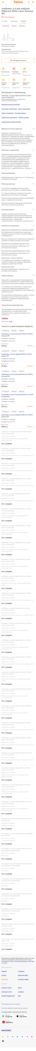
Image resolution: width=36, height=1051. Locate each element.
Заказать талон (6, 988)
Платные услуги (6, 992)
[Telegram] (27, 1036)
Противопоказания (20, 113)
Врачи (20, 988)
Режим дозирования (24, 109)
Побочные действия (7, 113)
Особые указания (23, 117)
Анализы (21, 992)
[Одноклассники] (3, 1036)
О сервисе (21, 971)
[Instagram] (32, 1036)
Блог (19, 996)
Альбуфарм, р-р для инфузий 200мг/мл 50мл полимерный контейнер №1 (16, 865)
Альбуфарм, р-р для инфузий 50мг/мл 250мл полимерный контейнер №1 (16, 849)
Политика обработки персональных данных (14, 1008)
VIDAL (11, 321)
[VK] (12, 1036)
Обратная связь (23, 975)
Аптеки (29, 346)
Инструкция (14, 21)
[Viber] (22, 1036)
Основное (4, 21)
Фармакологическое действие (10, 104)
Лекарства (4, 979)
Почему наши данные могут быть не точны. (17, 962)
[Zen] (3, 1041)
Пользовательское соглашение (10, 1004)
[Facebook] (8, 1036)
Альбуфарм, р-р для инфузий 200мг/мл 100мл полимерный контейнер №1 (17, 880)
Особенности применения (9, 117)
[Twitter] (17, 1036)
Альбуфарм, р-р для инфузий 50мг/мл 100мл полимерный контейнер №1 (16, 910)
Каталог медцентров (8, 996)
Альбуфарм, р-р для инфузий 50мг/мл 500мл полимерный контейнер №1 (16, 895)
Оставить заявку (23, 979)
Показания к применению (9, 109)
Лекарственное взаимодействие (11, 122)
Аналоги (23, 21)
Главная (4, 971)
